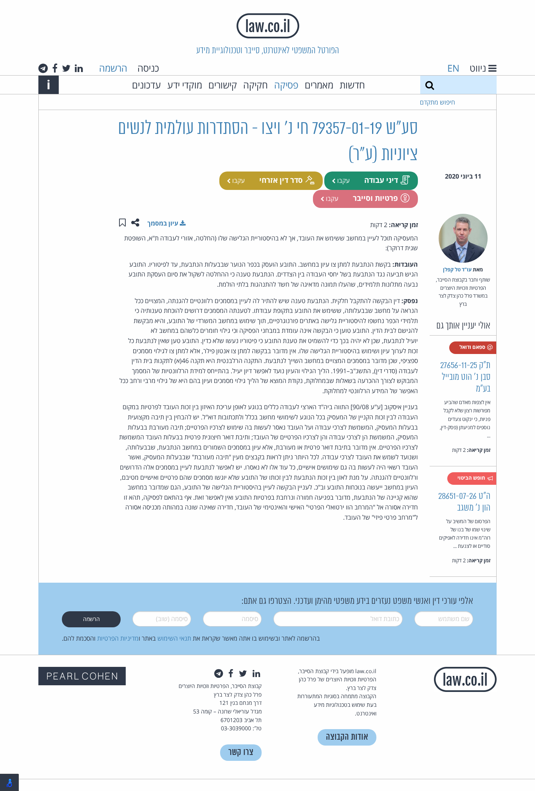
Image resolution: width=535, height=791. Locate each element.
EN (453, 67)
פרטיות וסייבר (375, 198)
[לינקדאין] (79, 68)
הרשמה (113, 67)
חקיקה (255, 84)
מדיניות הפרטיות (118, 638)
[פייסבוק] (55, 68)
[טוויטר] (66, 68)
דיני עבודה (381, 180)
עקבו (343, 180)
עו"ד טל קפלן (457, 269)
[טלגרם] (43, 68)
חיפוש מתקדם (437, 102)
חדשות (352, 84)
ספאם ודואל (472, 346)
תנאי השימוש (174, 638)
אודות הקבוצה (347, 737)
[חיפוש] (429, 85)
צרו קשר (240, 752)
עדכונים (146, 84)
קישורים (222, 84)
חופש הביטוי (471, 477)
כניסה (148, 67)
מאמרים (319, 84)
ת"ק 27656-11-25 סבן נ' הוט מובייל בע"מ (465, 377)
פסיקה (286, 84)
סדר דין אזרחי (281, 180)
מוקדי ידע (184, 84)
